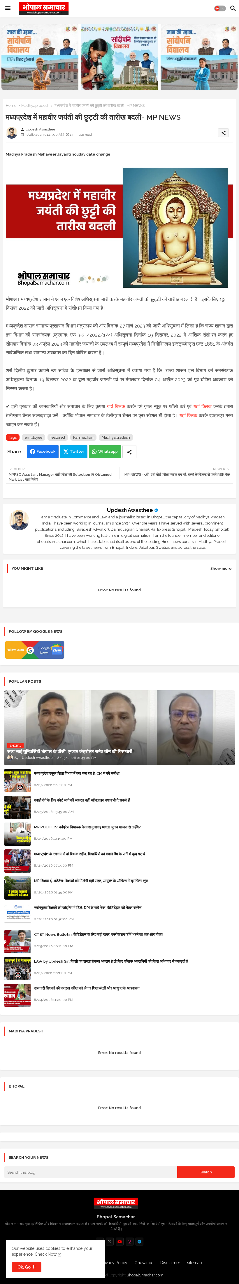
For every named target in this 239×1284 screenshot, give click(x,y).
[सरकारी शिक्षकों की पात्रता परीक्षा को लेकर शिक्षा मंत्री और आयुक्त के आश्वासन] (17, 995)
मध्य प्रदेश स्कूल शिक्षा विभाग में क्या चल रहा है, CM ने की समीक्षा (76, 773)
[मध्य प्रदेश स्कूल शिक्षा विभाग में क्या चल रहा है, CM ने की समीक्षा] (17, 780)
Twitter (77, 451)
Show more (221, 568)
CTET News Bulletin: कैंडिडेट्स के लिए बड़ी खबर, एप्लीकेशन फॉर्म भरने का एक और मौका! (98, 934)
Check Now (46, 1254)
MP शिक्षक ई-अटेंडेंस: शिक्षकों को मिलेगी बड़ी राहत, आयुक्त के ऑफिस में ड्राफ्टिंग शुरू (91, 881)
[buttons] (110, 1241)
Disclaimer (170, 1262)
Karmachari (83, 437)
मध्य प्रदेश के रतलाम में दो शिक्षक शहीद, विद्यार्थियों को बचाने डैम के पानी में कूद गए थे (89, 854)
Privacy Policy (114, 1262)
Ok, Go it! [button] (26, 1267)
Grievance (143, 1262)
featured (57, 437)
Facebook (46, 451)
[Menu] (8, 8)
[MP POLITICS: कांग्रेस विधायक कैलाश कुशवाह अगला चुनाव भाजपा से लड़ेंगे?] (17, 834)
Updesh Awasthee (130, 510)
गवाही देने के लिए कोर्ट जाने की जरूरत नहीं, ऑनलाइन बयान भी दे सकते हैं (82, 800)
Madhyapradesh (35, 105)
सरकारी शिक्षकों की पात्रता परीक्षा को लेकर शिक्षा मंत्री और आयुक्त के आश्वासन (86, 988)
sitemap (194, 1262)
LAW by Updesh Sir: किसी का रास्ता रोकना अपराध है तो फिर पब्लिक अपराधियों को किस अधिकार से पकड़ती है (111, 961)
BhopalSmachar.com (145, 1275)
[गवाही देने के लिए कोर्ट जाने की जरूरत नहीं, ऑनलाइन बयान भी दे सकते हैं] (17, 807)
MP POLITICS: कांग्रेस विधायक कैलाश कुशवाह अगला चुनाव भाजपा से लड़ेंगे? (87, 827)
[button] (220, 8)
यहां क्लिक (116, 406)
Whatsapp (108, 451)
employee (33, 437)
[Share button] (129, 451)
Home (11, 105)
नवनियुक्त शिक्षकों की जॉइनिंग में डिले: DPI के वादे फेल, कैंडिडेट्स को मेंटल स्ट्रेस (88, 907)
